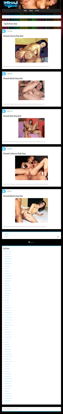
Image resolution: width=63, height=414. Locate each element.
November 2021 (8, 258)
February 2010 (8, 373)
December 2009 (8, 378)
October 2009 (8, 383)
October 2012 (8, 322)
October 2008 (8, 400)
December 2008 (8, 396)
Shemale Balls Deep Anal (12, 116)
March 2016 (7, 285)
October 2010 (8, 359)
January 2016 (8, 290)
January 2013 (8, 315)
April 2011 (7, 344)
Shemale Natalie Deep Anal (13, 78)
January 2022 (8, 253)
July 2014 (7, 295)
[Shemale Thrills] (31, 4)
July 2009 (7, 391)
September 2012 (8, 324)
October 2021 (8, 261)
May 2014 (7, 300)
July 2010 (7, 366)
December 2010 (8, 354)
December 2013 (8, 312)
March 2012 (7, 329)
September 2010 (8, 361)
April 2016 (7, 283)
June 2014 (7, 298)
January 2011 (8, 351)
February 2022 (8, 251)
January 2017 (8, 273)
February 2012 (8, 332)
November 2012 (8, 320)
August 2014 (7, 293)
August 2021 (7, 266)
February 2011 (8, 349)
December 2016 (8, 275)
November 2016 (8, 278)
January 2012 (8, 334)
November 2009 (8, 381)
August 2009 (7, 388)
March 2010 (7, 371)
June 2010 (7, 369)
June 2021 (7, 271)
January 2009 (8, 393)
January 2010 (8, 376)
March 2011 (7, 347)
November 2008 (8, 398)
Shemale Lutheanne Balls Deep (14, 153)
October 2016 (8, 280)
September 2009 (8, 386)
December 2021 (8, 256)
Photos (37, 11)
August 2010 (7, 364)
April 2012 (7, 327)
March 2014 (7, 305)
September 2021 (8, 263)
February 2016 (8, 288)
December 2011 (8, 337)
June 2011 (7, 339)
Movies (31, 11)
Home (25, 11)
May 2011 (7, 342)
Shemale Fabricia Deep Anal (13, 36)
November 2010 (8, 356)
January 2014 (8, 310)
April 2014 (7, 302)
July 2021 (7, 268)
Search (6, 234)
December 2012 (8, 317)
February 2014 (8, 307)
